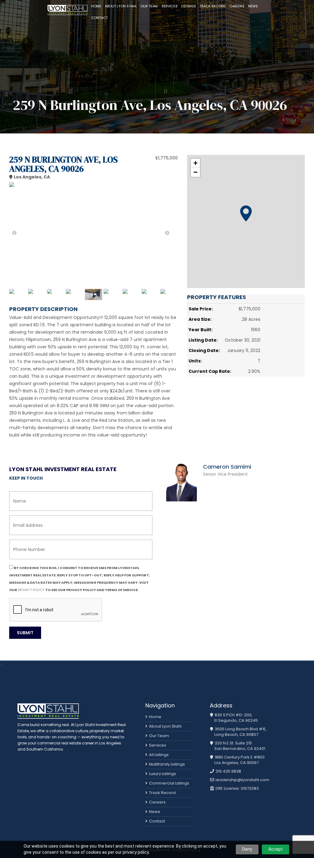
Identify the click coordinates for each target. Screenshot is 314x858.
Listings (188, 6)
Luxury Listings (162, 774)
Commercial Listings (169, 783)
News (253, 6)
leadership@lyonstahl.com (242, 780)
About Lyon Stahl (121, 6)
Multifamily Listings (167, 764)
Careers (236, 6)
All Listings (159, 755)
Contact (99, 17)
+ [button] (195, 163)
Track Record (212, 6)
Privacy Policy (31, 589)
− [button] (195, 172)
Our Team (149, 6)
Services (170, 6)
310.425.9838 (228, 771)
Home (96, 6)
